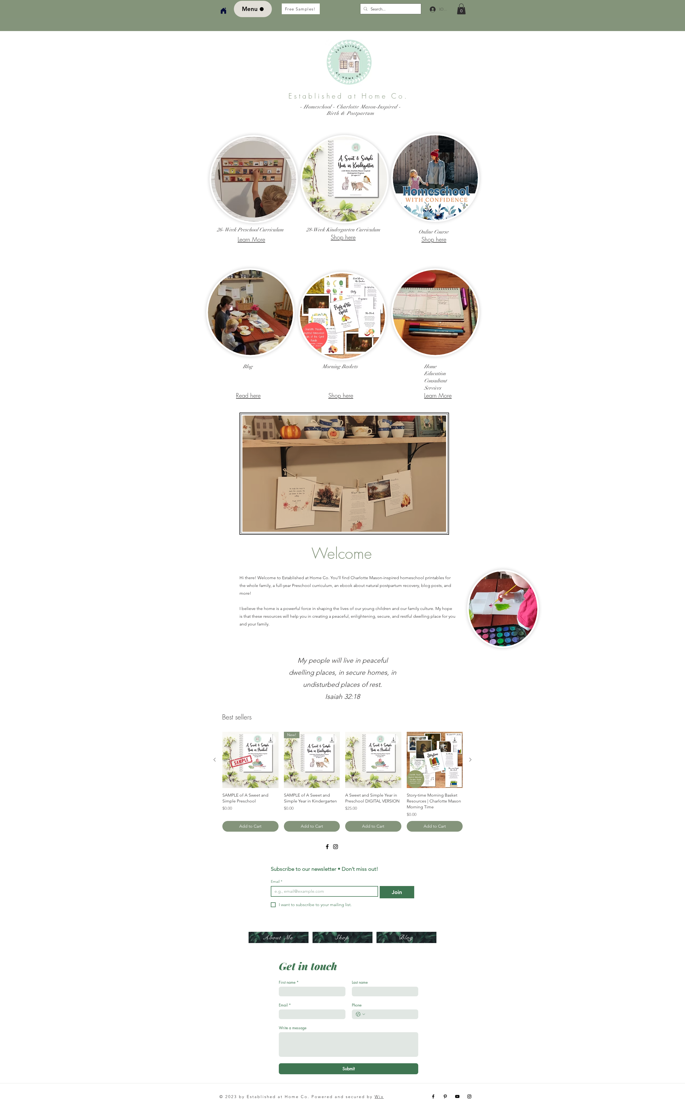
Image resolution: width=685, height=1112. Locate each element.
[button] (461, 8)
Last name (360, 982)
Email (276, 881)
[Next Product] (470, 759)
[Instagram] (335, 846)
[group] (342, 782)
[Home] (223, 10)
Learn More (251, 239)
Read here (248, 395)
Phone (356, 1005)
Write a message (292, 1028)
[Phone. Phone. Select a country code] (360, 1014)
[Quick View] (250, 760)
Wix (379, 1096)
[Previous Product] (214, 759)
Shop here (343, 237)
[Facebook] (327, 846)
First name (289, 982)
